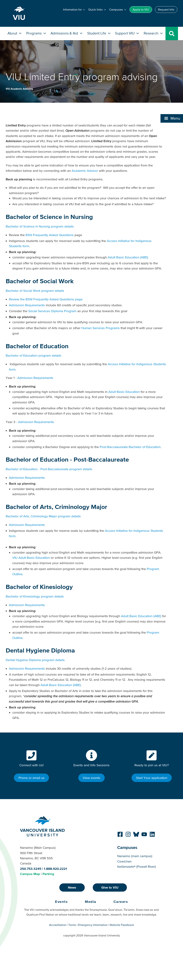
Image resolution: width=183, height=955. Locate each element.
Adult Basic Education (124, 392)
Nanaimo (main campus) (134, 856)
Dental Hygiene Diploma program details (35, 660)
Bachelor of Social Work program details (35, 290)
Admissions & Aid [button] (65, 33)
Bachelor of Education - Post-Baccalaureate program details (49, 469)
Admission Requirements (27, 305)
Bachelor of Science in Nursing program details (40, 226)
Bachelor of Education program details (33, 355)
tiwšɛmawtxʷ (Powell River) (136, 866)
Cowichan (124, 861)
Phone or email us (31, 778)
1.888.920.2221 (55, 869)
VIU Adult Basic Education (31, 557)
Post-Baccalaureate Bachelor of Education (130, 447)
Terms (72, 924)
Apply (141, 9)
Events (61, 902)
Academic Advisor (85, 170)
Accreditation (57, 924)
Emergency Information (93, 924)
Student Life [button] (97, 33)
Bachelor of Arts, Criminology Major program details (43, 516)
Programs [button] (34, 33)
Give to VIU (109, 887)
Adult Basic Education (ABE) (141, 616)
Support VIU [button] (125, 33)
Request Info (166, 9)
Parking (48, 874)
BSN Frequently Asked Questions (50, 235)
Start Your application (151, 778)
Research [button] (151, 33)
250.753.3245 (30, 869)
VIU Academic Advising (19, 88)
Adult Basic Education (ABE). (128, 257)
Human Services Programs (100, 328)
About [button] (13, 33)
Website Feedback (122, 924)
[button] (171, 118)
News (72, 887)
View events (91, 778)
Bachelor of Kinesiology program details (35, 596)
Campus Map (30, 874)
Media (90, 902)
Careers (120, 902)
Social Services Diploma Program (52, 311)
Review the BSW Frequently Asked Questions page (46, 299)
